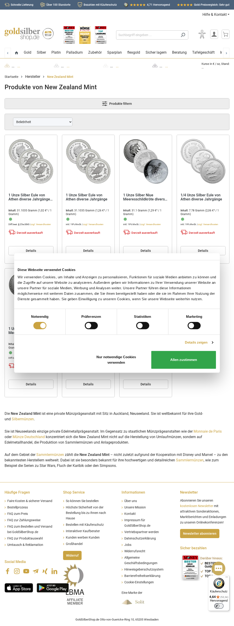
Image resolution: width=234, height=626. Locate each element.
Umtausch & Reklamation (25, 545)
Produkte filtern (120, 103)
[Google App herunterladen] (53, 587)
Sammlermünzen (50, 454)
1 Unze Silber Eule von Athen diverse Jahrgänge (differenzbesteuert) (29, 197)
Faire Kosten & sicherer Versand (29, 501)
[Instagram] (17, 571)
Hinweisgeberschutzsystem (143, 569)
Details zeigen (196, 342)
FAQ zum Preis (17, 514)
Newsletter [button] (189, 492)
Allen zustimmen (183, 360)
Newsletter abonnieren (199, 533)
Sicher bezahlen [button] (193, 548)
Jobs (127, 545)
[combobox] (147, 34)
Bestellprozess (17, 507)
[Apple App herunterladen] (19, 587)
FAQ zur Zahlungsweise (23, 520)
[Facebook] (8, 571)
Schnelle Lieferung (22, 4)
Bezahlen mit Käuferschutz (100, 4)
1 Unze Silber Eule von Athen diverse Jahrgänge (86, 197)
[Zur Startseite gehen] (29, 34)
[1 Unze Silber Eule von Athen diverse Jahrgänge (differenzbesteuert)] (30, 161)
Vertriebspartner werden (141, 532)
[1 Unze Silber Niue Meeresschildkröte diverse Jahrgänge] (145, 161)
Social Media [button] (15, 562)
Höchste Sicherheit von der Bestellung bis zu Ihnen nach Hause (86, 512)
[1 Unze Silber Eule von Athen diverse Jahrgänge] (88, 161)
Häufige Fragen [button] (17, 492)
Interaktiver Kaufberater (83, 531)
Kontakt (130, 514)
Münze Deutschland (29, 437)
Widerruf (72, 555)
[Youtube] (26, 571)
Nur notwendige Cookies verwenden (116, 359)
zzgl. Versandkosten (41, 224)
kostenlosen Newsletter (196, 506)
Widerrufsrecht (134, 551)
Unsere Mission (135, 507)
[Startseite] (16, 53)
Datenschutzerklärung (140, 538)
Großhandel (74, 544)
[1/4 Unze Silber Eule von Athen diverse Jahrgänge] (203, 161)
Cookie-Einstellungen (139, 582)
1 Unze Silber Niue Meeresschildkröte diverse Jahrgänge (145, 197)
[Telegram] (36, 571)
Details (31, 251)
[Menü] (226, 578)
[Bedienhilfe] (202, 34)
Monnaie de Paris (208, 431)
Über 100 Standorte (58, 4)
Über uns (130, 501)
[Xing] (45, 571)
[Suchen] (183, 34)
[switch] (91, 325)
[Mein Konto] (214, 34)
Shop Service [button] (74, 492)
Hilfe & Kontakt (214, 14)
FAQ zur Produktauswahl (25, 538)
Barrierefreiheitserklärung (142, 576)
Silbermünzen (23, 419)
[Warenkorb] (225, 34)
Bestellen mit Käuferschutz (85, 525)
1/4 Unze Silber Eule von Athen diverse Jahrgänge (201, 197)
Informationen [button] (133, 492)
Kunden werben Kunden (83, 537)
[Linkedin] (54, 571)
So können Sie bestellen (82, 501)
